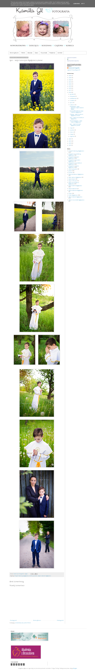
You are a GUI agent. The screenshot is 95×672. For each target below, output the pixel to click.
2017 (70, 90)
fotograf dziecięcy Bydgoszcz (21, 576)
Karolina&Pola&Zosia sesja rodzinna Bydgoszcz (76, 111)
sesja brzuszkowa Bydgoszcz (76, 174)
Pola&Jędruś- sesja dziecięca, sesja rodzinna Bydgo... (77, 108)
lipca (71, 102)
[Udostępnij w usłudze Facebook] (35, 574)
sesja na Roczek (73, 181)
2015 (70, 139)
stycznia (72, 136)
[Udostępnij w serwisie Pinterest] (37, 574)
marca (72, 132)
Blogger (75, 668)
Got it (83, 3)
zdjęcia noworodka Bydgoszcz (76, 200)
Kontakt (60, 53)
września (72, 100)
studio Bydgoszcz (73, 195)
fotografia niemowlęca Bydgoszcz (74, 160)
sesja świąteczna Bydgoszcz (76, 190)
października (73, 98)
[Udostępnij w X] (34, 574)
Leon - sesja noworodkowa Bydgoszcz (77, 118)
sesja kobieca (72, 179)
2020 (70, 84)
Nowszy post (13, 620)
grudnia (72, 94)
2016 (70, 92)
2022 (70, 80)
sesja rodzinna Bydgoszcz (75, 185)
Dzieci (36, 53)
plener (35, 576)
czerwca (72, 105)
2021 (70, 82)
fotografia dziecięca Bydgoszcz (74, 157)
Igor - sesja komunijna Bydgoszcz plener (75, 124)
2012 (70, 145)
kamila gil (31, 576)
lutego (72, 134)
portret (70, 172)
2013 (70, 143)
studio (70, 193)
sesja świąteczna (73, 188)
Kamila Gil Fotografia (74, 68)
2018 (70, 88)
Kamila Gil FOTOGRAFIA (71, 57)
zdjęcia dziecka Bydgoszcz (44, 576)
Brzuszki (30, 53)
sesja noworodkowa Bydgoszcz (74, 183)
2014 (70, 141)
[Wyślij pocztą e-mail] (31, 574)
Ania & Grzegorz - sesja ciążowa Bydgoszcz (76, 121)
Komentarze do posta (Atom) (23, 623)
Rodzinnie (52, 53)
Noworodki (44, 53)
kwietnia (72, 130)
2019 (70, 86)
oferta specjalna (73, 169)
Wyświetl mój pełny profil (73, 70)
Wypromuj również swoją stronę (73, 60)
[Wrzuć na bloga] (32, 574)
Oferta (23, 53)
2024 (70, 75)
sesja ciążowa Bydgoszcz (75, 177)
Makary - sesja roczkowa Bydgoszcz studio (76, 115)
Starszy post (60, 620)
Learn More (76, 3)
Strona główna (14, 53)
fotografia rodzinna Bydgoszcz (74, 166)
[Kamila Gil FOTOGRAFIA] (67, 59)
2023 (70, 77)
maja (71, 128)
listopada (72, 96)
